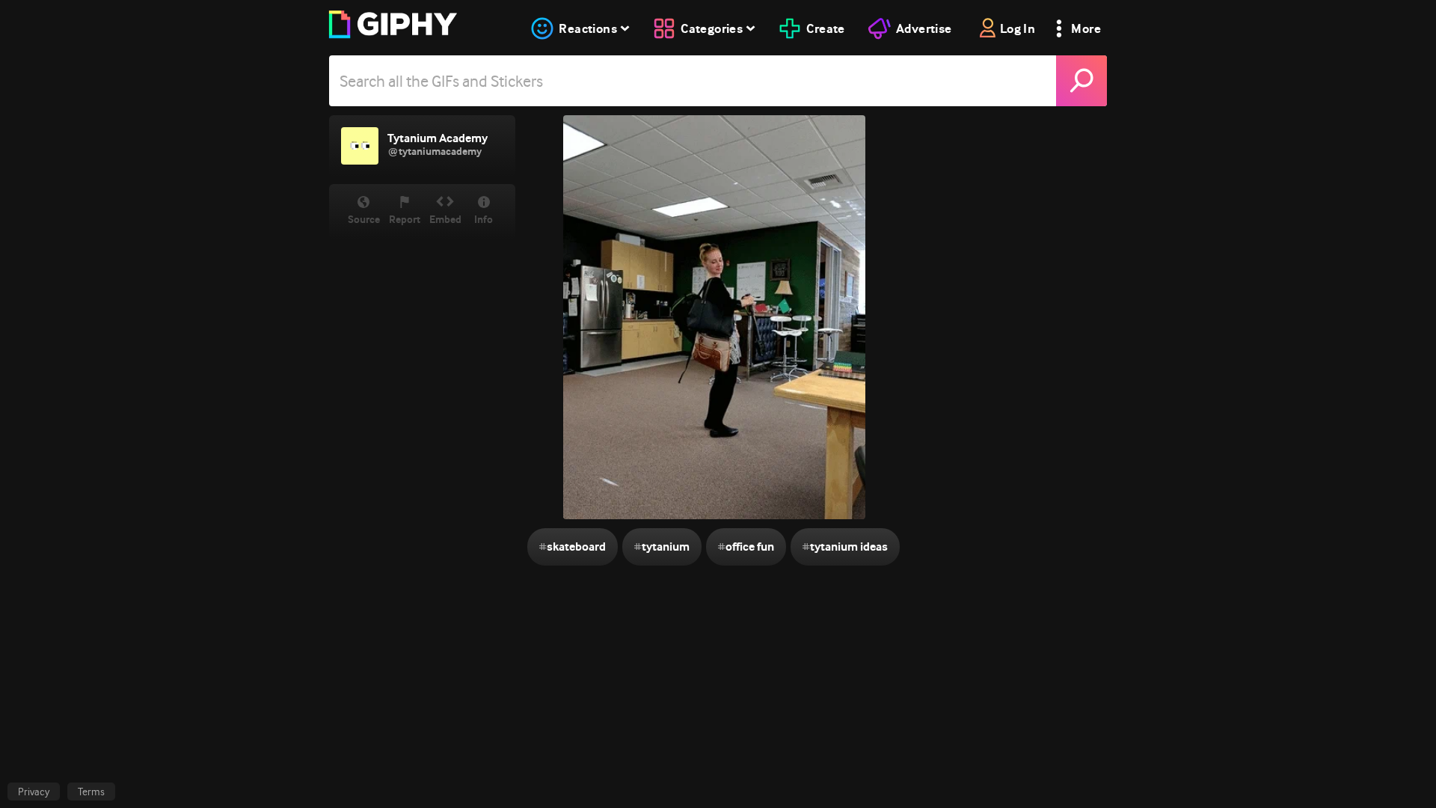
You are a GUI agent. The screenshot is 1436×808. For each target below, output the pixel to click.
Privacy (33, 792)
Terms (91, 792)
